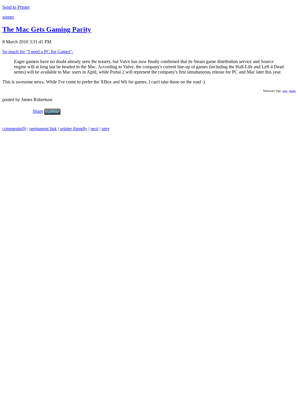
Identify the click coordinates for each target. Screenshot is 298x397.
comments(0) (14, 128)
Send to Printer (16, 7)
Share (38, 111)
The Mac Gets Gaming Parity (46, 29)
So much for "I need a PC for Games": (37, 51)
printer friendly (73, 128)
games (8, 17)
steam (292, 90)
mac (285, 90)
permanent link (43, 128)
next (94, 128)
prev (106, 128)
